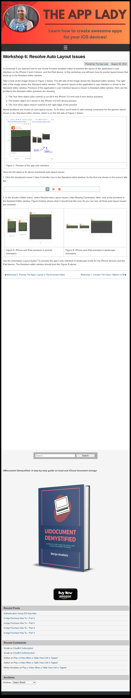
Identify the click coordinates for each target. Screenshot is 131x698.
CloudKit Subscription (23, 648)
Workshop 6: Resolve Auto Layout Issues (44, 56)
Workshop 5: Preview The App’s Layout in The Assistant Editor (36, 275)
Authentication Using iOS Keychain (20, 613)
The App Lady (101, 64)
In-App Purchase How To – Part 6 (19, 618)
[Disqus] (65, 320)
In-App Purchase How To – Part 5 (19, 623)
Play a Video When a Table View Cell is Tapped (36, 658)
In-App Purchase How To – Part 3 (19, 633)
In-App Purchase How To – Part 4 (19, 628)
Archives (7, 682)
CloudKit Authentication (24, 653)
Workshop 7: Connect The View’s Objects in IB (102, 275)
